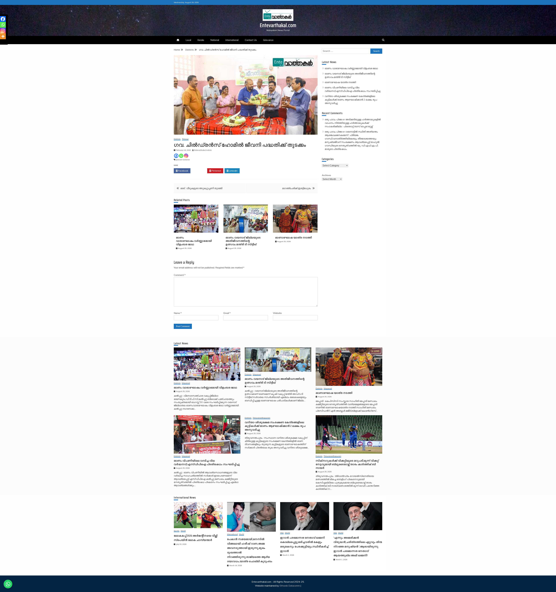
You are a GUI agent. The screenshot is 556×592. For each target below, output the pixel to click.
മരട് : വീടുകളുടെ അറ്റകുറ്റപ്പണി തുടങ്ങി (201, 188)
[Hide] (1, 42)
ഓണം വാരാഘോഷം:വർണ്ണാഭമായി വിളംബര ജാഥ (194, 241)
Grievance (268, 40)
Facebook (183, 170)
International (231, 40)
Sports (176, 531)
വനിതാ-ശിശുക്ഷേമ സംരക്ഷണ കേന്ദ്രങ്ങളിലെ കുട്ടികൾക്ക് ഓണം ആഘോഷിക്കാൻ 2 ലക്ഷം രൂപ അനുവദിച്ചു (351, 100)
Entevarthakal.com (278, 25)
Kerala (200, 40)
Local (188, 40)
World (183, 531)
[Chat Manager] (8, 584)
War (282, 533)
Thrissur (185, 139)
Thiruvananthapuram (261, 418)
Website (277, 313)
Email (227, 313)
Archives (326, 175)
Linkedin (232, 170)
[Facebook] (176, 156)
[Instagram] (186, 156)
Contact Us (251, 40)
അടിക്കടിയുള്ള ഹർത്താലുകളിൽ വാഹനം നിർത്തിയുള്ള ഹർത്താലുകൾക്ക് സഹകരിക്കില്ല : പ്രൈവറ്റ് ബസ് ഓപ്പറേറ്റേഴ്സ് (353, 123)
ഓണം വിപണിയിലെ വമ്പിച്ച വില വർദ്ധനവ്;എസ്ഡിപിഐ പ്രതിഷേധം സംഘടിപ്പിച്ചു (207, 462)
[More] (3, 36)
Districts (177, 139)
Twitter (199, 170)
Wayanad (186, 383)
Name (178, 313)
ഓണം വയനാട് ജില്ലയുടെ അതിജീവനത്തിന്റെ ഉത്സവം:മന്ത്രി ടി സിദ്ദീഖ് (243, 241)
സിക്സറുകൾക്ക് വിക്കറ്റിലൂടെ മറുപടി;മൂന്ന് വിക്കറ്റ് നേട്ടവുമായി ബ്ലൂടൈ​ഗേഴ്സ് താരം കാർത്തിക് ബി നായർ (347, 464)
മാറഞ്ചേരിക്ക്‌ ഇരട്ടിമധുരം (296, 188)
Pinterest (216, 170)
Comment (179, 274)
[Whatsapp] (181, 156)
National (214, 40)
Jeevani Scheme (183, 160)
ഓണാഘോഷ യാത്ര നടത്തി (293, 238)
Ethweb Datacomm (290, 585)
